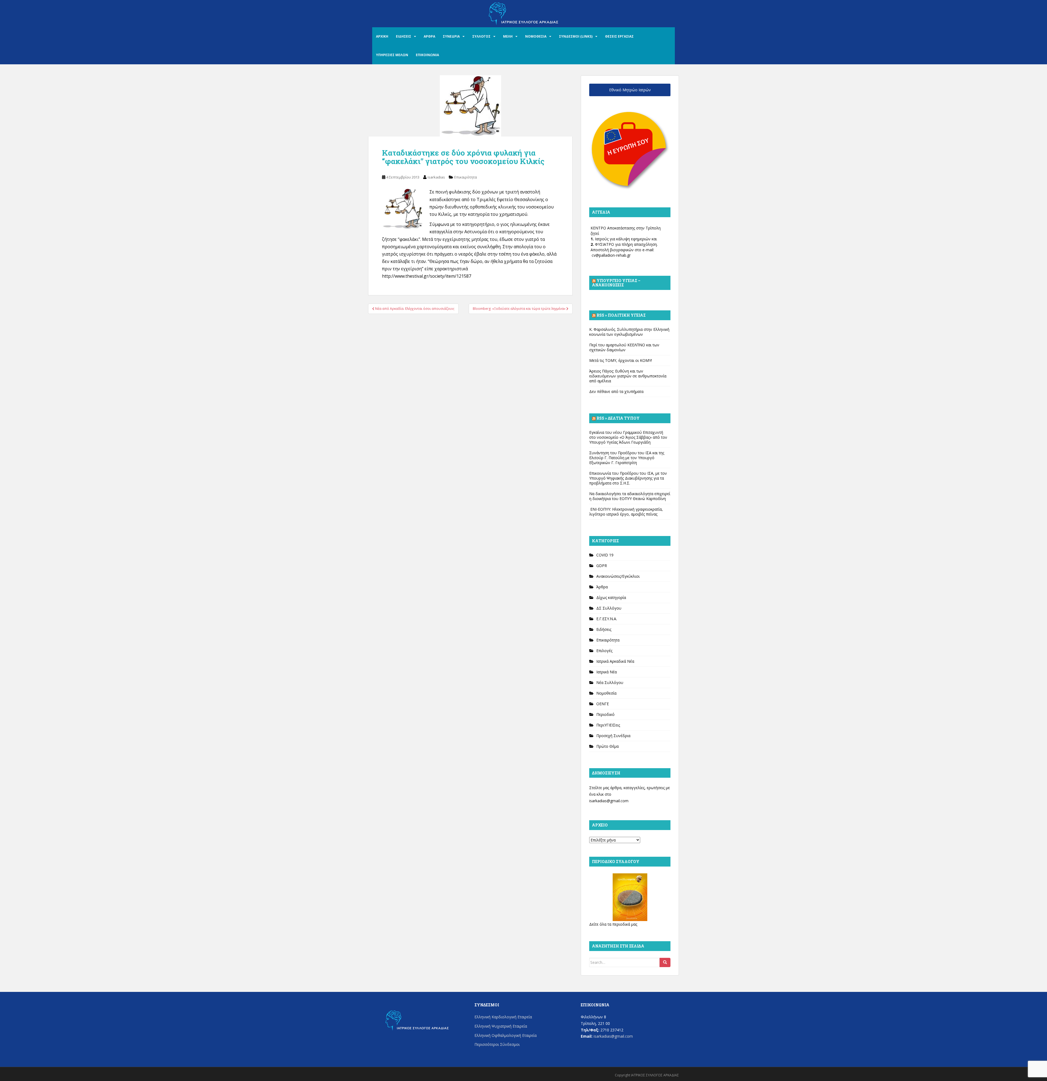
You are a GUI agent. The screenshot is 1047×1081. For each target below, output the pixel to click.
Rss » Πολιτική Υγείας (621, 315)
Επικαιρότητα (465, 177)
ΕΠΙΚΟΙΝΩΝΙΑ (427, 55)
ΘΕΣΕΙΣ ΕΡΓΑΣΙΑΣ (619, 36)
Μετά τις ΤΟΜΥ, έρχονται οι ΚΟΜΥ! (620, 360)
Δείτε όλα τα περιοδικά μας (613, 924)
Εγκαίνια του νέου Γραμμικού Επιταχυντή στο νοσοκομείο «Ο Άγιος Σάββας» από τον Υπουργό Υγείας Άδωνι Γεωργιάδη (628, 437)
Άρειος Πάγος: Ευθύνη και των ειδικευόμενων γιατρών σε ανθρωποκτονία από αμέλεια (627, 375)
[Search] (665, 962)
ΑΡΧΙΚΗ (382, 36)
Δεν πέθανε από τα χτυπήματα (616, 391)
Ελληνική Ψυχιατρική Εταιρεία (500, 1026)
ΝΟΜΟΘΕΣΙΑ (535, 36)
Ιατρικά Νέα (606, 671)
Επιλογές (604, 650)
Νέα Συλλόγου (609, 682)
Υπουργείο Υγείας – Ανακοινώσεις (616, 282)
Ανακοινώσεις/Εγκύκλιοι (618, 576)
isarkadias (436, 177)
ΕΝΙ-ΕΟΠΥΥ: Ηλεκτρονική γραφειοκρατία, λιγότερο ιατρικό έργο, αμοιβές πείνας (626, 512)
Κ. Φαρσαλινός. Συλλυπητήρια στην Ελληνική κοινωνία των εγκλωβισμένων (629, 332)
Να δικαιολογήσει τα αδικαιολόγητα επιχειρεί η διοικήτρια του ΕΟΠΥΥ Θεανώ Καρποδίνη (629, 496)
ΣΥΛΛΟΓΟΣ (481, 36)
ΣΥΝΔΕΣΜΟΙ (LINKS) (575, 36)
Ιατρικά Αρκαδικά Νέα (615, 661)
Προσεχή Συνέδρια (613, 735)
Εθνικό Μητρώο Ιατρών (630, 89)
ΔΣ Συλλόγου (608, 608)
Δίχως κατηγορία (611, 597)
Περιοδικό (605, 714)
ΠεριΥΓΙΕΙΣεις (608, 725)
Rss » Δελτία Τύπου (618, 418)
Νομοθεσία (606, 693)
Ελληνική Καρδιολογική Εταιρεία (503, 1016)
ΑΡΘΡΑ (429, 36)
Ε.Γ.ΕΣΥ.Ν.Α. (606, 618)
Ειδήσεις (603, 629)
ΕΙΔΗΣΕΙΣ (403, 36)
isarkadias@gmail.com (608, 800)
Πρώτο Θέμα (607, 746)
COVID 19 (604, 555)
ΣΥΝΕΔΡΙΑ (451, 36)
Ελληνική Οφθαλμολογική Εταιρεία (505, 1035)
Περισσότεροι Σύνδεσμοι (497, 1044)
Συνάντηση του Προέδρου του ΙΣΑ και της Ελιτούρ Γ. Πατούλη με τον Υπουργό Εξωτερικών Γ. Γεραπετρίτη (626, 457)
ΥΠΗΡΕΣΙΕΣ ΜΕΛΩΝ (392, 55)
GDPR (601, 565)
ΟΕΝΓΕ (602, 703)
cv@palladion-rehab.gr (611, 255)
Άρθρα (602, 586)
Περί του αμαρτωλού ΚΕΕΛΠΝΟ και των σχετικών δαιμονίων (624, 347)
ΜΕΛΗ (508, 36)
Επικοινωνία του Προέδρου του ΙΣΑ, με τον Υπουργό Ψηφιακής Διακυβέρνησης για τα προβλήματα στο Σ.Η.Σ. (628, 478)
